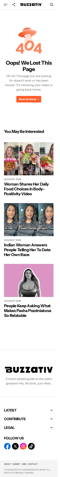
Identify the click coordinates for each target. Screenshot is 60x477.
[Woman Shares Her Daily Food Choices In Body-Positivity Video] (29, 158)
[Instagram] (23, 446)
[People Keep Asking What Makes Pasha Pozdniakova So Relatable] (29, 280)
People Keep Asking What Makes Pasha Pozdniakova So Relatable (27, 311)
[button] (6, 4)
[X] (15, 446)
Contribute (15, 419)
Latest (10, 410)
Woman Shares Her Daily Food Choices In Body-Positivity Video (26, 189)
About (7, 464)
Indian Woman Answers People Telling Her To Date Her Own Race (27, 250)
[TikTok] (31, 446)
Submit (16, 464)
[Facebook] (7, 446)
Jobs (24, 464)
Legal (9, 428)
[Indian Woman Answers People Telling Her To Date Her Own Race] (29, 219)
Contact (33, 464)
